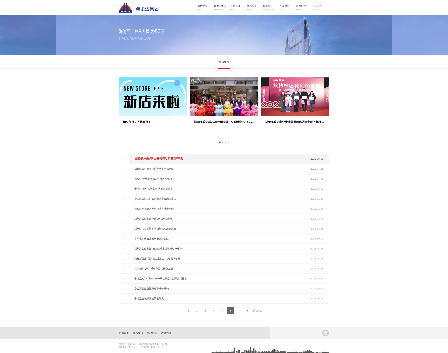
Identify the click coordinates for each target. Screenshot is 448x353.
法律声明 (166, 332)
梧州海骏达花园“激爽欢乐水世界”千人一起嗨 (158, 248)
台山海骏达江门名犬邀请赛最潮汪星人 (155, 198)
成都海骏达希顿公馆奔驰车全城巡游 (154, 168)
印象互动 (155, 347)
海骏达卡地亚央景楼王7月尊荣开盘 (158, 158)
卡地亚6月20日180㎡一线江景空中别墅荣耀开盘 (160, 278)
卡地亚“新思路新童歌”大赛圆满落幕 (153, 188)
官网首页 (124, 332)
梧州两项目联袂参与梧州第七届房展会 (155, 228)
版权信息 (152, 332)
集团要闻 (224, 61)
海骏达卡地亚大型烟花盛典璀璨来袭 (154, 208)
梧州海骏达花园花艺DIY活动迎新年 (153, 218)
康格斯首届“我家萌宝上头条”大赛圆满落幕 (157, 258)
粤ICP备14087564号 (129, 347)
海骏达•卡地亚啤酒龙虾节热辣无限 (153, 178)
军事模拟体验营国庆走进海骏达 (151, 238)
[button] (219, 142)
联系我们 (138, 332)
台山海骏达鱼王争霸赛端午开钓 (151, 288)
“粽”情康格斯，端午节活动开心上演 (153, 268)
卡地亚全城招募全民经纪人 (149, 298)
